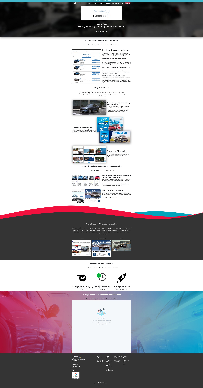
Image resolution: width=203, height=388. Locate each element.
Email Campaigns (109, 366)
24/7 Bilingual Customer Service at (101, 0)
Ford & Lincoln (99, 357)
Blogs (122, 3)
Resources (108, 3)
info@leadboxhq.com (76, 358)
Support (124, 364)
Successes (102, 3)
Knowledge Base (115, 3)
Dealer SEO (108, 365)
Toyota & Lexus (100, 361)
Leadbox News (126, 360)
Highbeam (107, 357)
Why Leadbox (95, 3)
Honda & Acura (99, 362)
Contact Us (127, 3)
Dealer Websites (109, 361)
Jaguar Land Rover (100, 360)
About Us (125, 357)
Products (89, 3)
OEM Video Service (109, 370)
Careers (124, 362)
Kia (97, 359)
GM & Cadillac (117, 362)
